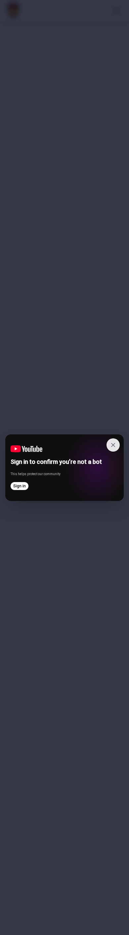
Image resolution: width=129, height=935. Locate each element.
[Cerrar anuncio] (113, 445)
